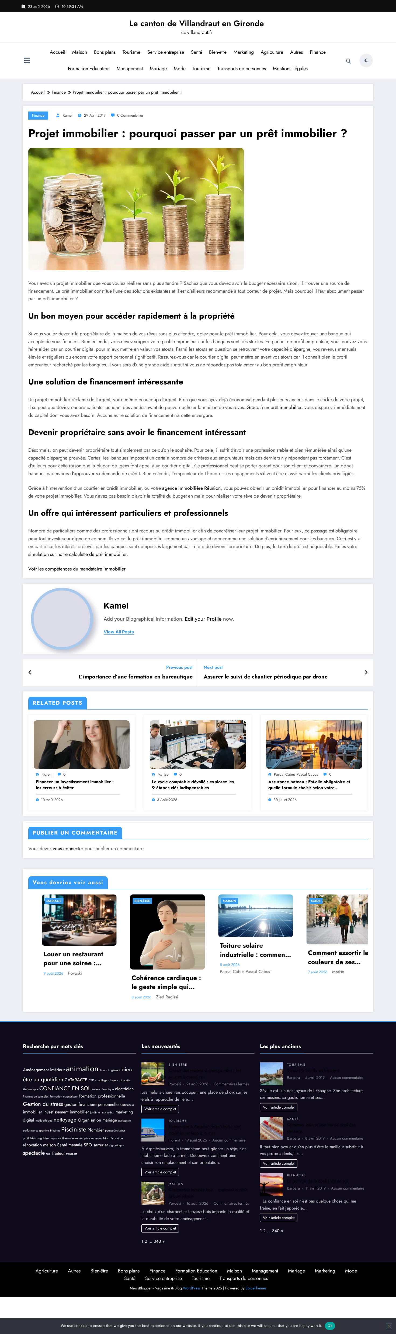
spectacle (34, 1152)
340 (157, 1241)
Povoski (328, 973)
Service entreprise (165, 52)
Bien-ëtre (218, 52)
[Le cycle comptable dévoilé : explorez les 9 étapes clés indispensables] (198, 744)
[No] (389, 1326)
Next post (213, 667)
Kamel (67, 115)
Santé (196, 52)
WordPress (192, 1287)
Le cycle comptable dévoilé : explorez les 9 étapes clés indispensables (193, 785)
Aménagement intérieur (44, 1069)
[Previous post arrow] (30, 672)
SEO (88, 1144)
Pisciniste (73, 1128)
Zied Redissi (65, 997)
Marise (163, 774)
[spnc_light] (366, 60)
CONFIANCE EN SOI (64, 1087)
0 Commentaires (130, 115)
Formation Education (89, 68)
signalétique (116, 1145)
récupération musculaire (93, 1138)
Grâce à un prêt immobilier (273, 407)
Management (130, 68)
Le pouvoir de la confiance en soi (317, 1180)
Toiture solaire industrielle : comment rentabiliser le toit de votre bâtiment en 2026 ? (152, 950)
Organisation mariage (97, 1119)
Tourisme (131, 52)
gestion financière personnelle (91, 1103)
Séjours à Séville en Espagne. (314, 1069)
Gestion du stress (43, 1103)
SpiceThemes (255, 1287)
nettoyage (65, 1119)
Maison (79, 52)
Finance (318, 52)
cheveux (113, 1080)
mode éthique (44, 1120)
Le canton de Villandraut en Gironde (196, 23)
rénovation (116, 1138)
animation (82, 1067)
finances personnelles (35, 1096)
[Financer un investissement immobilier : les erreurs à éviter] (82, 744)
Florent (46, 774)
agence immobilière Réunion (191, 488)
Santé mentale (69, 1144)
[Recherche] (348, 61)
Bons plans (105, 52)
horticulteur (127, 1104)
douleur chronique (102, 1088)
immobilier (32, 1111)
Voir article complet (160, 1108)
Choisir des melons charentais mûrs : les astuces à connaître (326, 959)
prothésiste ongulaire (35, 1138)
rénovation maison (39, 1144)
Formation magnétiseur (64, 1096)
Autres (296, 52)
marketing (108, 1112)
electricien (124, 1088)
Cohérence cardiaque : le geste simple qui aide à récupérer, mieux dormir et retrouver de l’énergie (64, 982)
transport (71, 1153)
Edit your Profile (203, 619)
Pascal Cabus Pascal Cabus (296, 774)
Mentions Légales (290, 68)
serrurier (100, 1144)
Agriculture (272, 52)
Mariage (158, 68)
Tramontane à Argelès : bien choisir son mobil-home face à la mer (204, 1129)
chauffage (101, 1080)
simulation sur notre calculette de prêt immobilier (77, 554)
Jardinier (95, 1112)
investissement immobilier (66, 1111)
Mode (180, 68)
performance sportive (36, 1130)
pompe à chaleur (115, 1130)
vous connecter (68, 848)
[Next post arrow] (366, 672)
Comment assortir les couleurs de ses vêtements (238, 957)
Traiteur (58, 1152)
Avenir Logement (110, 1070)
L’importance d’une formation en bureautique (136, 677)
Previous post (179, 667)
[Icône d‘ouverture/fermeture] (27, 61)
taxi (48, 1153)
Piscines (55, 1130)
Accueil (57, 52)
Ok (330, 1325)
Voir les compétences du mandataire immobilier (77, 568)
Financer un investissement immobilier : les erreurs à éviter (75, 785)
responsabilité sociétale (64, 1138)
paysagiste (124, 1120)
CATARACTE (76, 1079)
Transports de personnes (241, 68)
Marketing (244, 52)
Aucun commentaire (228, 1139)
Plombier (96, 1129)
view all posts (119, 631)
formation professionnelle (102, 1095)
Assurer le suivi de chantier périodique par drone (266, 677)
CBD (91, 1080)
